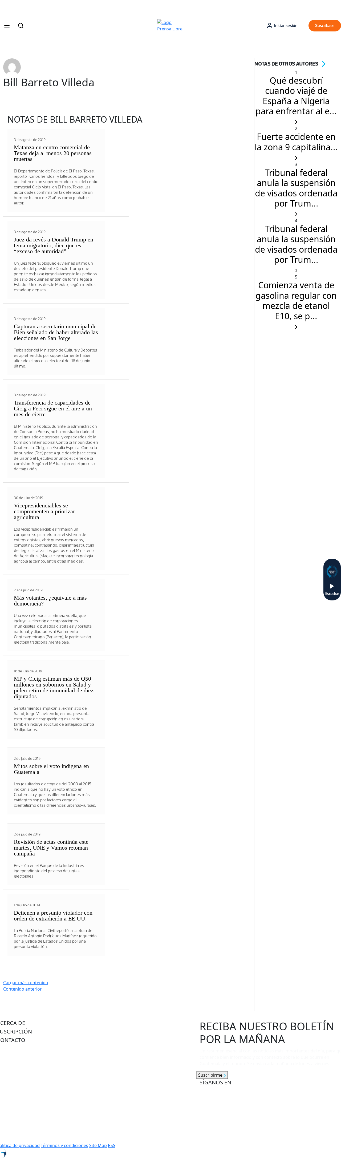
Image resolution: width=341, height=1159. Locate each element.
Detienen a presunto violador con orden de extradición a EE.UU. (53, 915)
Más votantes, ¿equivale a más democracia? (50, 600)
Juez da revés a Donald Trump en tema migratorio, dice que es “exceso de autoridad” (53, 245)
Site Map (98, 1145)
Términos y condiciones (64, 1145)
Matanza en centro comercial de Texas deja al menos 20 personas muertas (53, 153)
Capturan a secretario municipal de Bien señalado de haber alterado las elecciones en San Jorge (56, 332)
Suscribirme (211, 1075)
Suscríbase (325, 25)
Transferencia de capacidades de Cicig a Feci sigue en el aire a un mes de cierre (53, 408)
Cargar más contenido (25, 983)
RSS (111, 1145)
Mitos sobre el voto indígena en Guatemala (51, 769)
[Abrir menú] (7, 25)
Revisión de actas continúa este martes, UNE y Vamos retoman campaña (51, 847)
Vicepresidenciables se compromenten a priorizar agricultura (44, 511)
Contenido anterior (22, 989)
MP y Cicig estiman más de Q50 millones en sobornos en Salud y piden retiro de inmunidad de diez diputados (54, 687)
